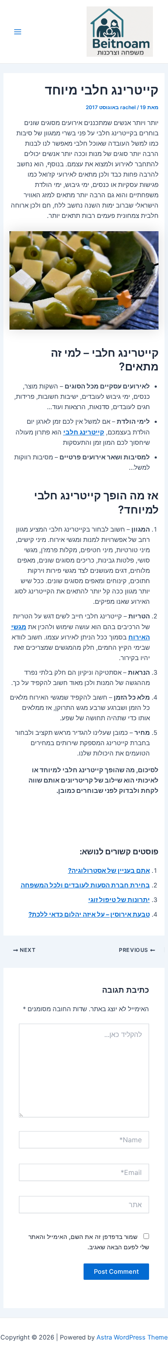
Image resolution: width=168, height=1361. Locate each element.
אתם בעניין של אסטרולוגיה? (109, 871)
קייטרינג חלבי (83, 432)
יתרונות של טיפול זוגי (119, 900)
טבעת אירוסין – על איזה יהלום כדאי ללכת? (89, 914)
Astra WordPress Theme (132, 1337)
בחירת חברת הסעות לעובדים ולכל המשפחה (85, 885)
